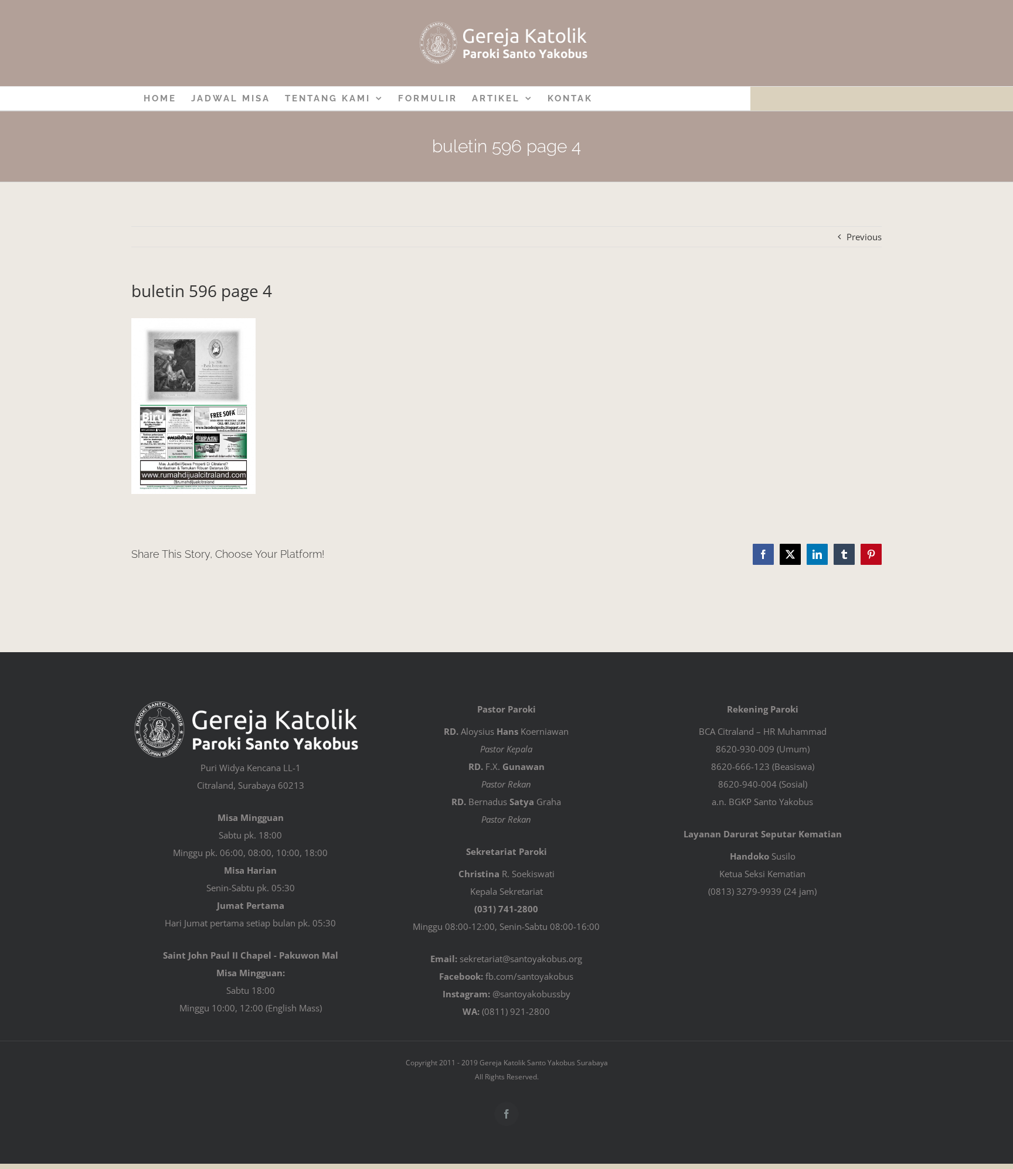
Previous (864, 237)
